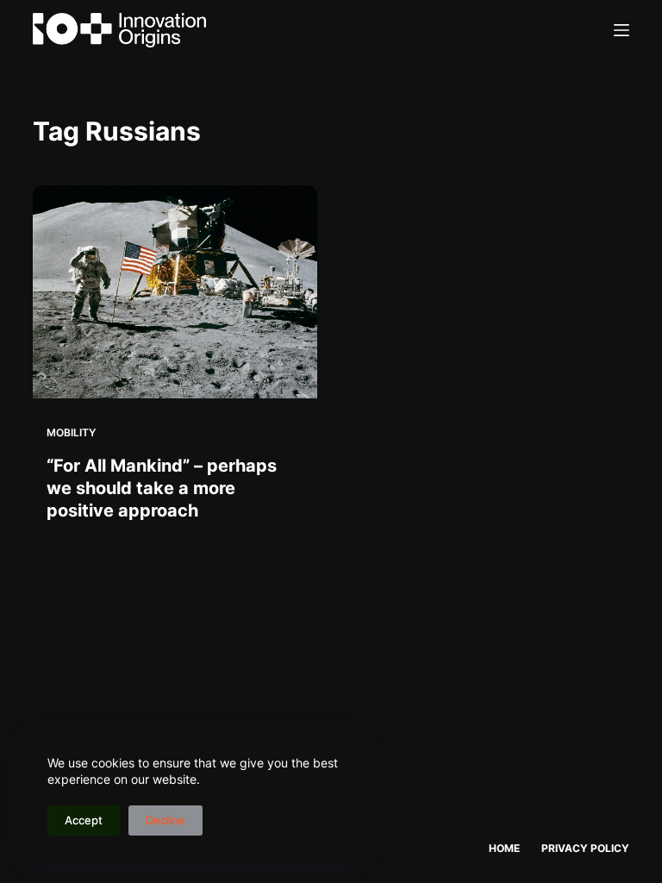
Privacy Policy (585, 848)
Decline (165, 820)
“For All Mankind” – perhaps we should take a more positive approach (162, 488)
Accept (84, 820)
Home (504, 848)
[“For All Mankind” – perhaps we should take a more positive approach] (175, 291)
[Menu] (621, 30)
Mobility (71, 432)
